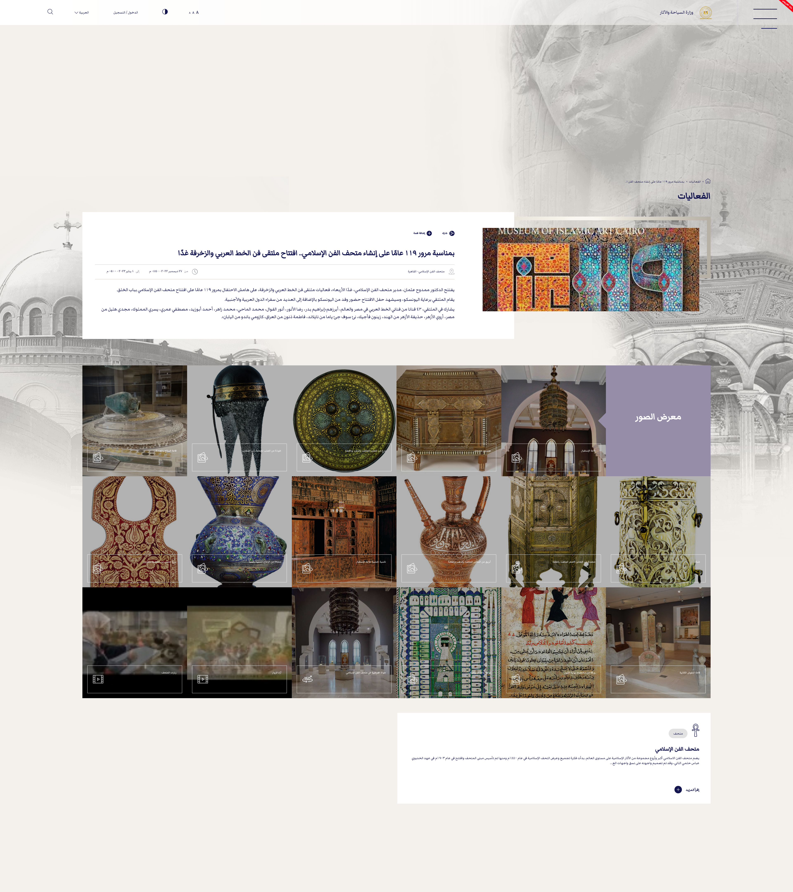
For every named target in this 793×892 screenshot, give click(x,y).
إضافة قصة (419, 233)
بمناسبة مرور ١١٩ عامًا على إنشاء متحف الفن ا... (654, 181)
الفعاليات (695, 181)
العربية (83, 12)
